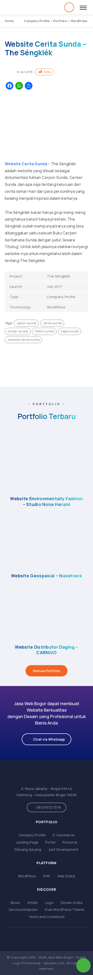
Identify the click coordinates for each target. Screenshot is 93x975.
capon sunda (26, 323)
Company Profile (37, 21)
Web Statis (66, 876)
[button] (46, 739)
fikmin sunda (44, 331)
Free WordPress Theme (64, 909)
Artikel (32, 902)
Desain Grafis (72, 902)
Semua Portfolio (47, 670)
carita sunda (52, 323)
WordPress (27, 876)
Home (9, 21)
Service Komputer (23, 909)
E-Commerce (63, 835)
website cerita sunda (23, 339)
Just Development (63, 849)
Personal (69, 842)
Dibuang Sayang (28, 849)
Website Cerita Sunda (26, 163)
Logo (49, 902)
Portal (50, 842)
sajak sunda (69, 331)
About (15, 902)
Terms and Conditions (46, 916)
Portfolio (60, 21)
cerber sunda (17, 331)
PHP (46, 876)
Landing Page (27, 842)
